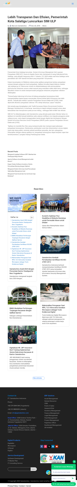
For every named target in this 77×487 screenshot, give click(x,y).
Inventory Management (52, 411)
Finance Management (51, 413)
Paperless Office (50, 423)
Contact (22, 486)
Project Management (51, 420)
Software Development (16, 458)
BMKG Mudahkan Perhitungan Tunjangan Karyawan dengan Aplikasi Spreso (21, 238)
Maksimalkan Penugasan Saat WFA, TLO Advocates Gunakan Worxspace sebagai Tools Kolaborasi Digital (21, 261)
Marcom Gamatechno (19, 26)
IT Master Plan (13, 461)
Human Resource (50, 401)
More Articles (37, 378)
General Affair (49, 408)
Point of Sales (49, 406)
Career (28, 486)
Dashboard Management (53, 425)
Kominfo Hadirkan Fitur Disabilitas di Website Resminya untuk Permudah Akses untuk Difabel (22, 230)
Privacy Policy (13, 486)
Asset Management (51, 399)
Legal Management (51, 415)
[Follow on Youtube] (56, 446)
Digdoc (10, 450)
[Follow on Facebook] (41, 446)
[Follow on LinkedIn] (52, 446)
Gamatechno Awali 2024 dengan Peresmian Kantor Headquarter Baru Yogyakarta (22, 222)
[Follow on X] (49, 446)
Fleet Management (50, 418)
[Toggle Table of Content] (31, 217)
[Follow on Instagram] (45, 446)
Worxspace (11, 446)
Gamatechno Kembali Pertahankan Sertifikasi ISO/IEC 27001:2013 (22, 244)
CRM (46, 403)
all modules (48, 427)
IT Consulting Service (15, 463)
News (44, 26)
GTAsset (11, 448)
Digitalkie (11, 443)
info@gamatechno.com (20, 413)
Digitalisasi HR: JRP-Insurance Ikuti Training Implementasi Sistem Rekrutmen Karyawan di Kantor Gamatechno (22, 252)
